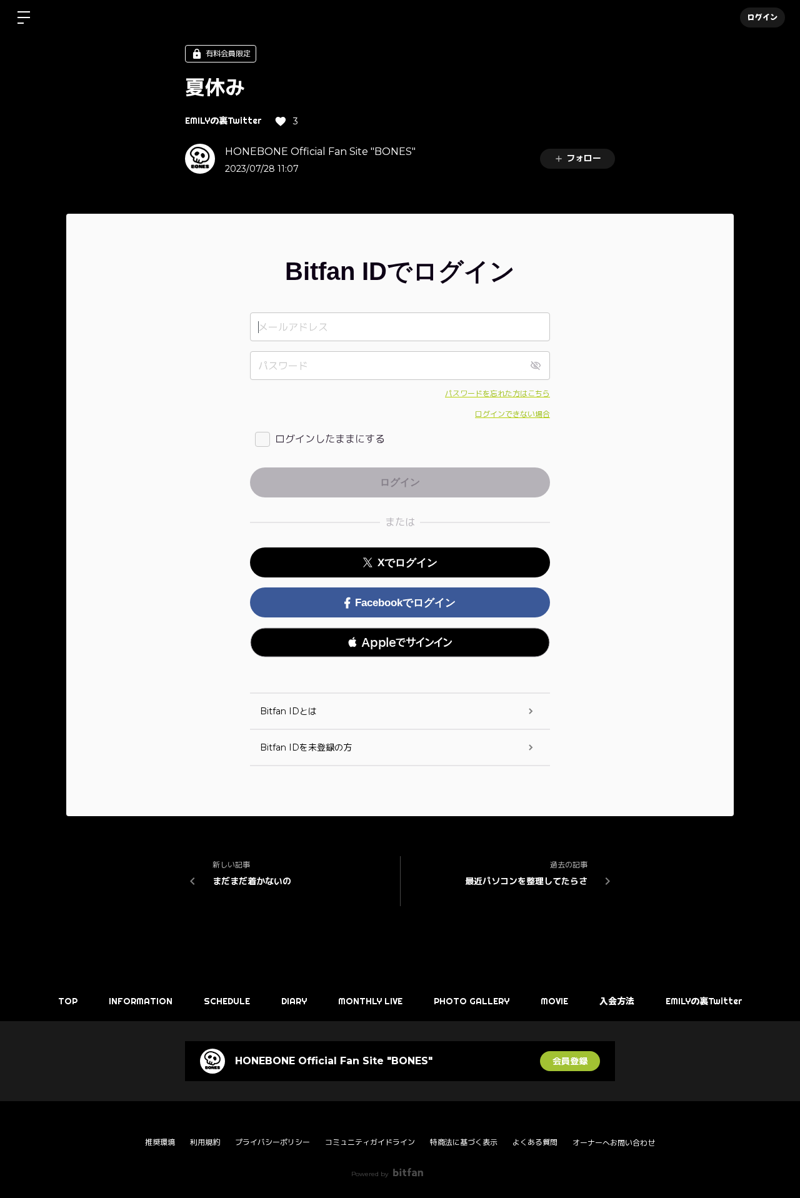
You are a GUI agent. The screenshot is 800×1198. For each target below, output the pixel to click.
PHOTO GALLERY (471, 1001)
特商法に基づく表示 (464, 1142)
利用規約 (205, 1142)
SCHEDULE (227, 1001)
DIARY (294, 1001)
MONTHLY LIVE (370, 1001)
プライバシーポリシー (272, 1142)
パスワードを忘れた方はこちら (497, 393)
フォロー (583, 158)
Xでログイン (408, 563)
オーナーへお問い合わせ (613, 1143)
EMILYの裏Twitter (223, 120)
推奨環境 (160, 1142)
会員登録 (570, 1061)
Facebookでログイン (405, 603)
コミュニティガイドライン (370, 1142)
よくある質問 (535, 1142)
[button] (400, 642)
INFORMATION (140, 1001)
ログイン (763, 17)
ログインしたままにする (330, 439)
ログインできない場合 (512, 414)
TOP (68, 1001)
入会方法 (616, 1001)
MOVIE (554, 1001)
